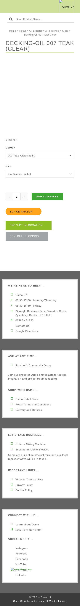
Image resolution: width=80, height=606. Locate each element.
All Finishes (52, 30)
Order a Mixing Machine (30, 444)
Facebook (21, 558)
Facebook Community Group (33, 365)
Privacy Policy (24, 484)
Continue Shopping (24, 236)
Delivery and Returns (28, 409)
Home (12, 30)
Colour (10, 147)
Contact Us (22, 325)
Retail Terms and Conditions (33, 404)
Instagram (21, 548)
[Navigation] (8, 6)
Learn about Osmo (27, 524)
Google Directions (26, 331)
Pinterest (21, 553)
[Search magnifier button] (10, 19)
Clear (65, 30)
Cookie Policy (24, 490)
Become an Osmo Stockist (32, 449)
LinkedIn (20, 575)
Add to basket (47, 196)
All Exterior (35, 30)
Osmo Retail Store (27, 399)
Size (8, 165)
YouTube (21, 564)
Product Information (26, 225)
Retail (22, 30)
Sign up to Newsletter (29, 529)
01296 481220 (24, 320)
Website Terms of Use (29, 479)
